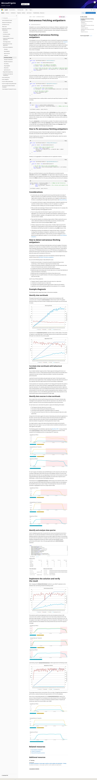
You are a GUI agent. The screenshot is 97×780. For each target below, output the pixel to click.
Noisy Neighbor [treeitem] (7, 65)
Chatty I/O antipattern (36, 751)
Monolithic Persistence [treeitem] (8, 61)
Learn (30, 16)
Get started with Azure (90, 12)
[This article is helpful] (90, 35)
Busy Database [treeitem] (7, 51)
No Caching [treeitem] (6, 63)
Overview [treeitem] (6, 49)
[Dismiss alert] (95, 2)
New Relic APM (55, 429)
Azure (34, 16)
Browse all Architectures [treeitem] (6, 22)
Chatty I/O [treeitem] (6, 55)
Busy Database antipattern (37, 749)
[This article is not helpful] (91, 35)
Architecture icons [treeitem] (5, 24)
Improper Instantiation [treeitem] (8, 59)
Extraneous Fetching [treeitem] (8, 57)
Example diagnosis (84, 27)
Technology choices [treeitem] (6, 41)
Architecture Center (40, 16)
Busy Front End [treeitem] (7, 53)
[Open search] (91, 10)
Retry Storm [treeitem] (6, 67)
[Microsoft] (2, 10)
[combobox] (9, 18)
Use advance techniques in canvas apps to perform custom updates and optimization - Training (47, 763)
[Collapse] (16, 16)
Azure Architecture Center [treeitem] (7, 20)
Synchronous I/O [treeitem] (7, 69)
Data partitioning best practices (38, 753)
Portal (83, 12)
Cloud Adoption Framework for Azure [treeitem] (9, 89)
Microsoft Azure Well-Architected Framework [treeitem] (8, 86)
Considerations (84, 23)
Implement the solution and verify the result (87, 30)
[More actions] (67, 17)
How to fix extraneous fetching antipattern (86, 22)
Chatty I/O (65, 42)
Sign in (94, 9)
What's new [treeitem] (4, 26)
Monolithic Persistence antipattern (46, 257)
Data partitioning (63, 199)
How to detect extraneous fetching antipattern (87, 26)
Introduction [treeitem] (5, 32)
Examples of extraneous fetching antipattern (87, 19)
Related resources (84, 31)
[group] (48, 66)
